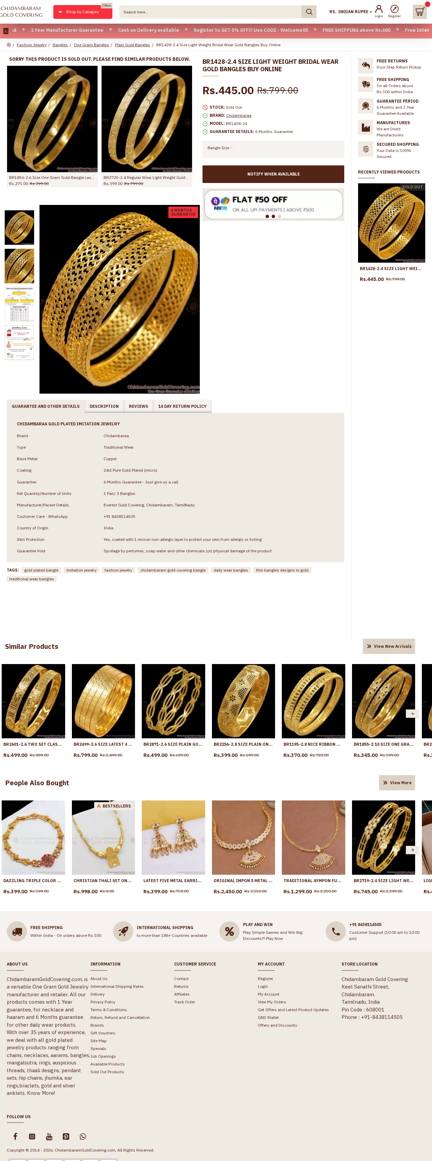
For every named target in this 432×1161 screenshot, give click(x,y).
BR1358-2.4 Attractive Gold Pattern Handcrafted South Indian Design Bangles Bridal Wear (112, 177)
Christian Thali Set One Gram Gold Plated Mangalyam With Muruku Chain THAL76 (104, 880)
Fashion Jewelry (32, 44)
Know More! (41, 1093)
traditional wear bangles (31, 578)
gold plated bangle (41, 570)
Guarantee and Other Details (46, 406)
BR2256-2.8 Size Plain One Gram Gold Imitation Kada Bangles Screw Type (244, 744)
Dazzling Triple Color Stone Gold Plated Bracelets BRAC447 (33, 880)
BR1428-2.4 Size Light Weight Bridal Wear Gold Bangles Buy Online (392, 268)
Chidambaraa (238, 115)
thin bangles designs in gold (282, 570)
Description (104, 406)
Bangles (60, 44)
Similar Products (31, 646)
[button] (412, 714)
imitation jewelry (81, 570)
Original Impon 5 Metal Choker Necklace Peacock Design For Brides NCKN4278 (244, 880)
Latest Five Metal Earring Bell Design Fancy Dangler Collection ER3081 (173, 880)
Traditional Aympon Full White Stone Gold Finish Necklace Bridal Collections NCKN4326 (314, 880)
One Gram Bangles (91, 44)
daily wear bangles (231, 570)
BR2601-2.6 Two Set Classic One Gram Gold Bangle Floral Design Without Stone (33, 744)
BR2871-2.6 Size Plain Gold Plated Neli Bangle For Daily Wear (173, 744)
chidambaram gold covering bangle (173, 570)
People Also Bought (37, 782)
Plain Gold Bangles (132, 44)
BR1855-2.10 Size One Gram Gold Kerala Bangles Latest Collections (384, 744)
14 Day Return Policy (182, 406)
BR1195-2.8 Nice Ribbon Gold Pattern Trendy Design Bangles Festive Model (314, 744)
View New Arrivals (393, 646)
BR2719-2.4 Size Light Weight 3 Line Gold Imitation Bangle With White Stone (384, 880)
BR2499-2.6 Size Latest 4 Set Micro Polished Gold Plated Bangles (104, 744)
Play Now (274, 938)
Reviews (138, 406)
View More (401, 782)
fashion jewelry (118, 570)
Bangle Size (218, 147)
